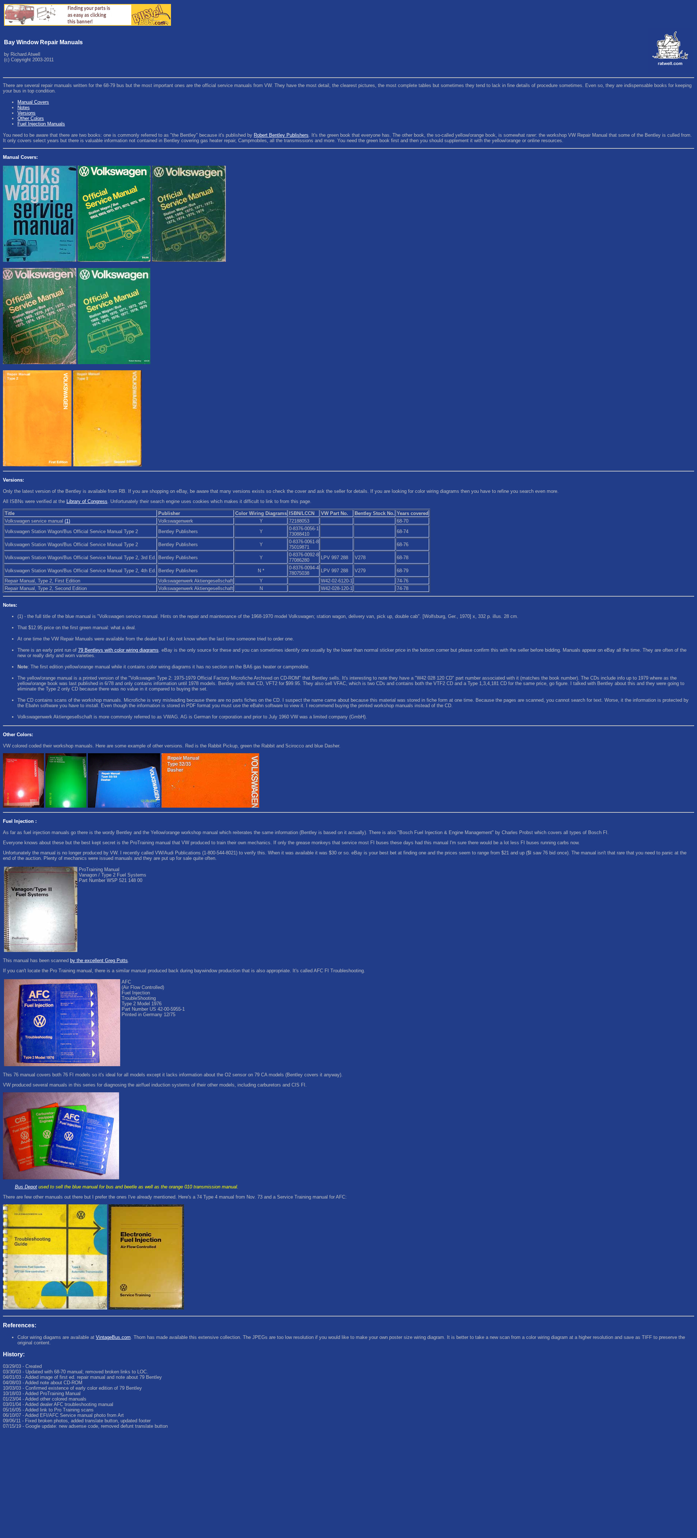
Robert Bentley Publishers (281, 135)
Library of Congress (86, 501)
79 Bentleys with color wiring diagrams (118, 650)
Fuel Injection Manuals (41, 124)
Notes (23, 107)
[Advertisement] (221, 1484)
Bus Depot (26, 1186)
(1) (67, 521)
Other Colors (30, 118)
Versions (26, 113)
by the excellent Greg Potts (99, 960)
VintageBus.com (113, 1337)
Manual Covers (33, 102)
